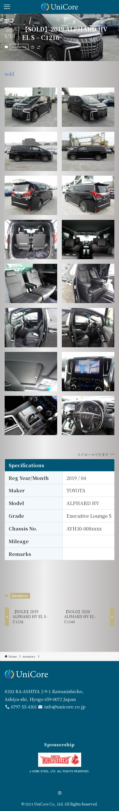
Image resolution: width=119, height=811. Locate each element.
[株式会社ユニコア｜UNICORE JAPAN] (59, 7)
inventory (19, 46)
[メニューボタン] (7, 7)
